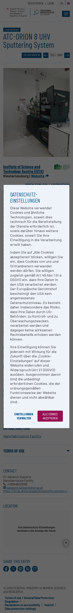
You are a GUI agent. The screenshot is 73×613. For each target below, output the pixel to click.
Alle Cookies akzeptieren (50, 416)
